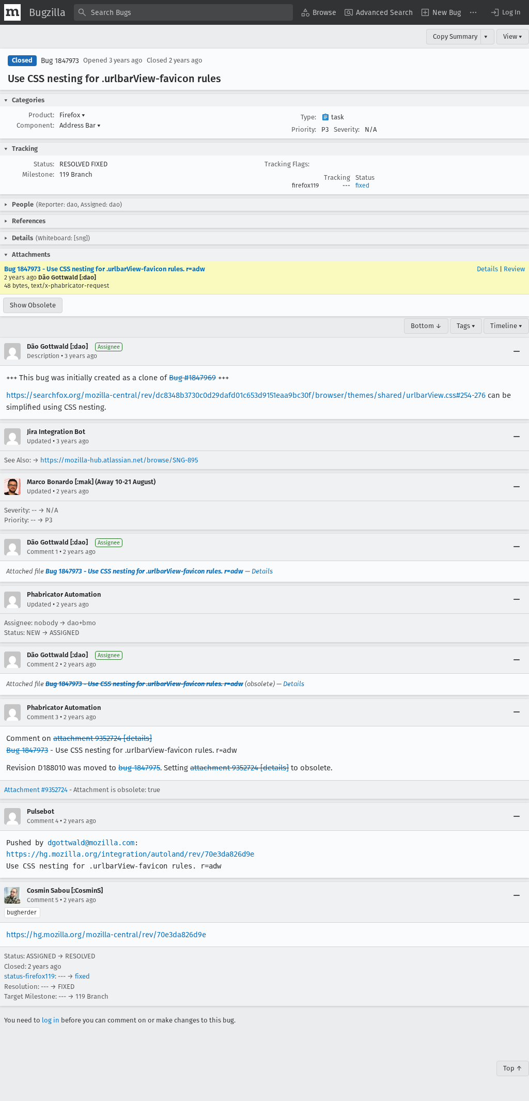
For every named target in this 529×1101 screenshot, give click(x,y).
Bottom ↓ (426, 326)
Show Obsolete (33, 305)
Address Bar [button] (80, 125)
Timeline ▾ (506, 326)
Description (43, 356)
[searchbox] (183, 12)
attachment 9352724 (87, 738)
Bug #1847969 (192, 377)
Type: (308, 117)
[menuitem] (318, 12)
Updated (39, 441)
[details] (137, 738)
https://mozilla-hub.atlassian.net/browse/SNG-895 (119, 460)
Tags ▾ (466, 326)
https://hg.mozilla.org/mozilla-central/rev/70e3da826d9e (106, 934)
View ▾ (512, 36)
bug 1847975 (139, 767)
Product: (41, 115)
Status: (44, 164)
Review (514, 269)
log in (50, 1020)
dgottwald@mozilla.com (91, 843)
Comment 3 (42, 717)
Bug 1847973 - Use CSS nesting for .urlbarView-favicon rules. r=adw (104, 269)
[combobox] (183, 12)
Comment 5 (42, 900)
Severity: (347, 129)
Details (487, 269)
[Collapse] (516, 351)
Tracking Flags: (286, 164)
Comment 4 (42, 821)
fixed (362, 185)
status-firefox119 (29, 976)
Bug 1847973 (60, 60)
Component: (35, 125)
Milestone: (38, 174)
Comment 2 (42, 664)
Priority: (303, 129)
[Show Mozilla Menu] (12, 12)
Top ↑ (512, 1068)
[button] (505, 12)
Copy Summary (455, 36)
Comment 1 (42, 551)
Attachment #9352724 (36, 790)
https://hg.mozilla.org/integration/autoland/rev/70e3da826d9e (130, 854)
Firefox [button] (72, 115)
